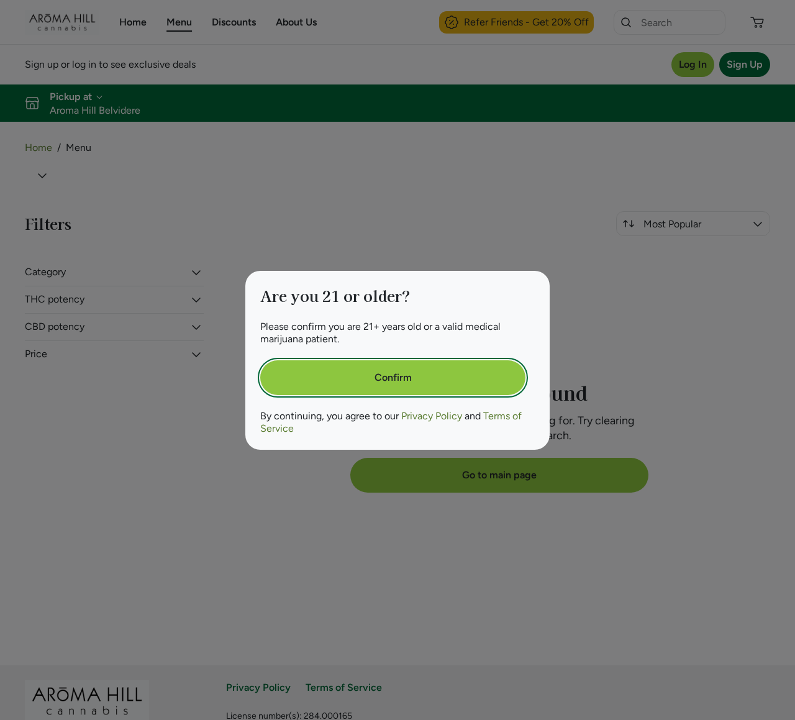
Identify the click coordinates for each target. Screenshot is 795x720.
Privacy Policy (431, 416)
